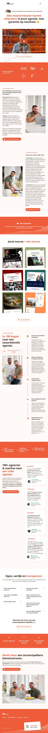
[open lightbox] (12, 257)
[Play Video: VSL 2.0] (24, 41)
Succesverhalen (11, 717)
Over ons (4, 717)
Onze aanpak (20, 717)
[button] (40, 3)
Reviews (26, 717)
